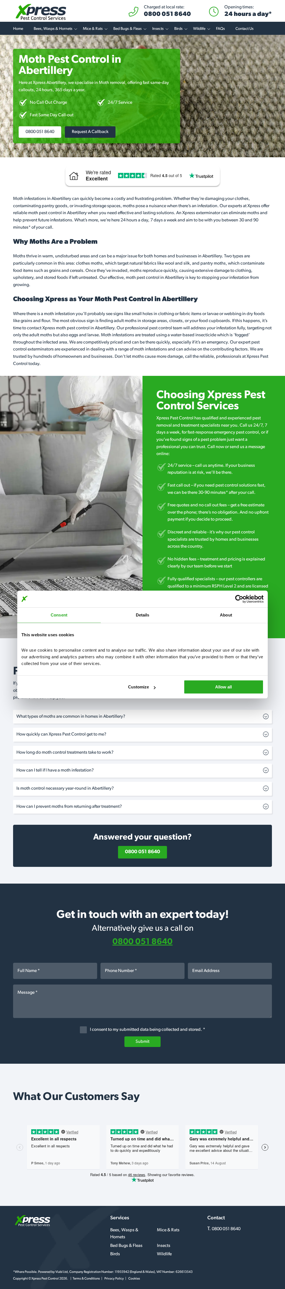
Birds (178, 29)
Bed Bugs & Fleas (127, 29)
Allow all (223, 687)
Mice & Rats (93, 29)
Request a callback (90, 132)
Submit (142, 1041)
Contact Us (244, 29)
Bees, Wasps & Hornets (53, 29)
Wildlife (199, 29)
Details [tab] (142, 615)
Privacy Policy (114, 1278)
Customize (138, 687)
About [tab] (226, 615)
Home (18, 29)
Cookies (134, 1278)
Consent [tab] (59, 615)
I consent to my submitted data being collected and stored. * (147, 1029)
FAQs (220, 29)
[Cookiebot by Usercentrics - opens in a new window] (239, 599)
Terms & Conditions (86, 1278)
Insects (158, 29)
